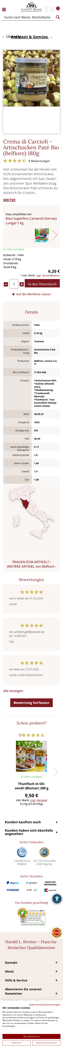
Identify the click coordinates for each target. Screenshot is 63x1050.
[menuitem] (5, 9)
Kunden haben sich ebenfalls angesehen (29, 832)
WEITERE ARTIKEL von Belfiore (30, 566)
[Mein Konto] (52, 9)
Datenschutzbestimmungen (44, 1004)
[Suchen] (57, 17)
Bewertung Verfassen (31, 702)
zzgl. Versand (38, 800)
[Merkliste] (47, 9)
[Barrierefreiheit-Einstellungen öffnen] (57, 898)
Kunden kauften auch (23, 822)
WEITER (9, 200)
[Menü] (5, 9)
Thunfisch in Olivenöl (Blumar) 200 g (31, 786)
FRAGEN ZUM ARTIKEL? (30, 562)
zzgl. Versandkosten (48, 275)
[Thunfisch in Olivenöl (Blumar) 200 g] (31, 756)
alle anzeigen (13, 691)
